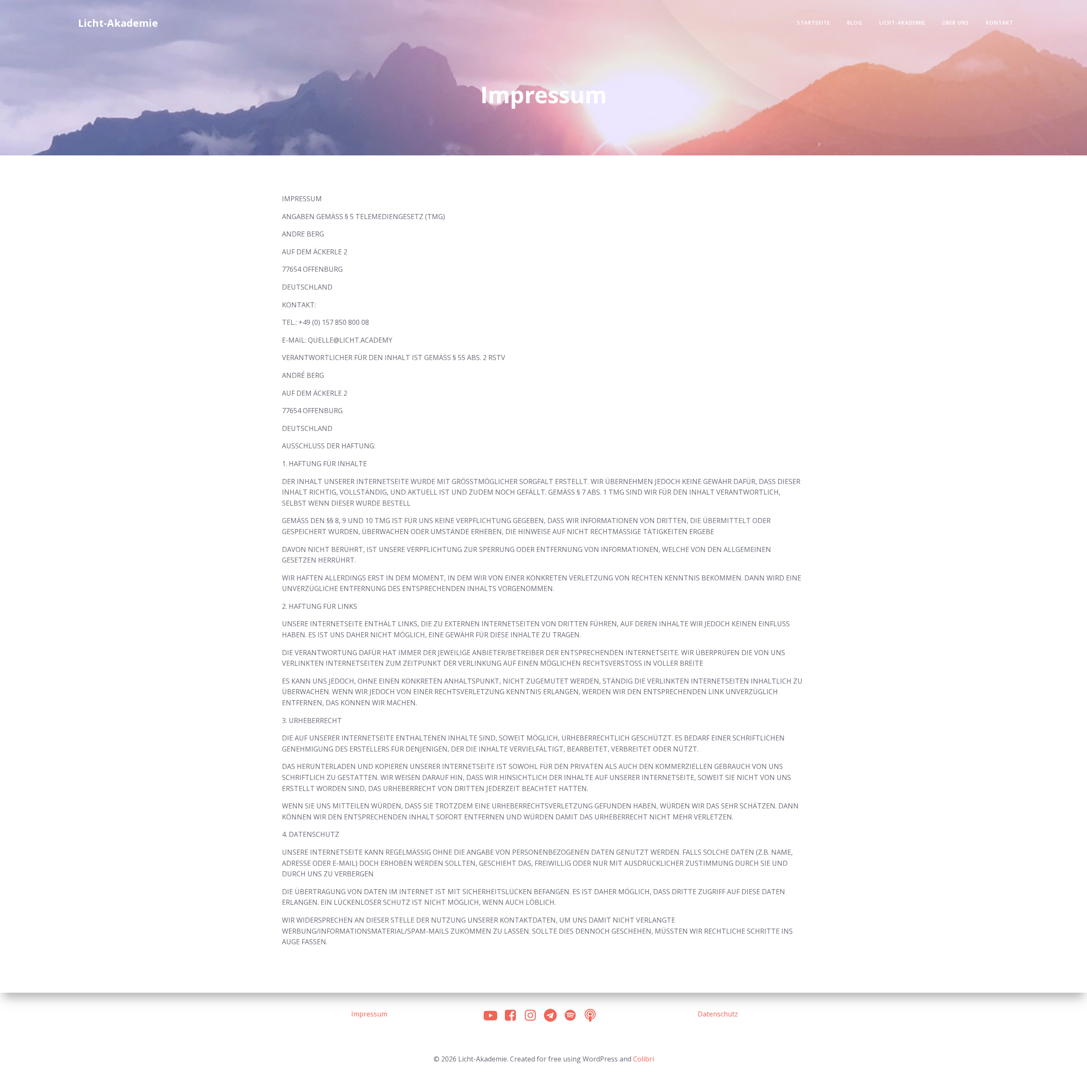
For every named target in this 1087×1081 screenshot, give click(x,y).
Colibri (643, 1059)
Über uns (955, 22)
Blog (854, 22)
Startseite (813, 22)
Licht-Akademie (902, 22)
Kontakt (999, 22)
